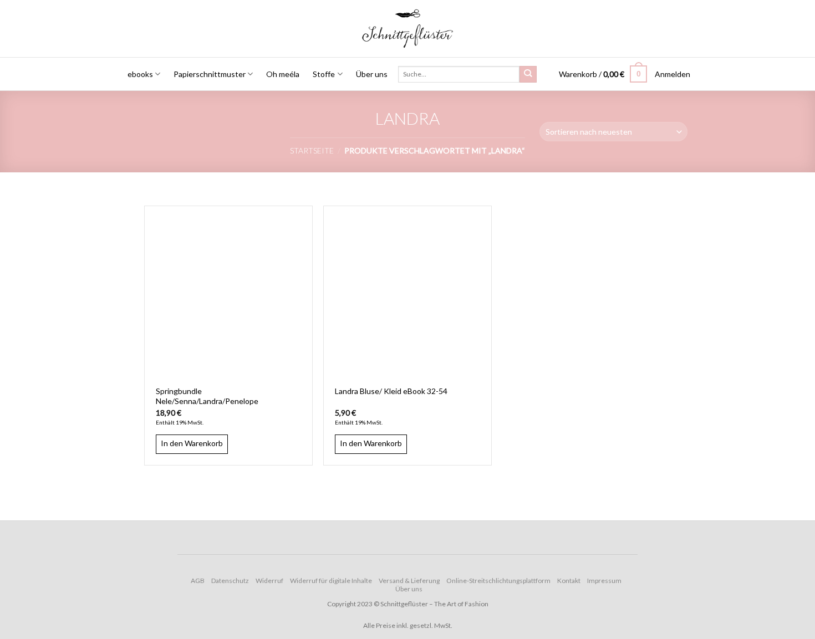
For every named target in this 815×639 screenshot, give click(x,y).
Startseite (312, 150)
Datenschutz (230, 580)
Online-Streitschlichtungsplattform (498, 580)
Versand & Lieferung (409, 580)
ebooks (140, 74)
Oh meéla (282, 74)
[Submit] (527, 74)
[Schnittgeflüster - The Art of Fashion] (408, 28)
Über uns (372, 74)
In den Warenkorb (192, 443)
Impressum (604, 580)
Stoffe (324, 74)
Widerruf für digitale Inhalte (331, 580)
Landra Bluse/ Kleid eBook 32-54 (391, 391)
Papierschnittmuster (210, 74)
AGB (198, 580)
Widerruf (269, 580)
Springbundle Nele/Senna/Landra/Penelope (207, 396)
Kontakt (568, 580)
